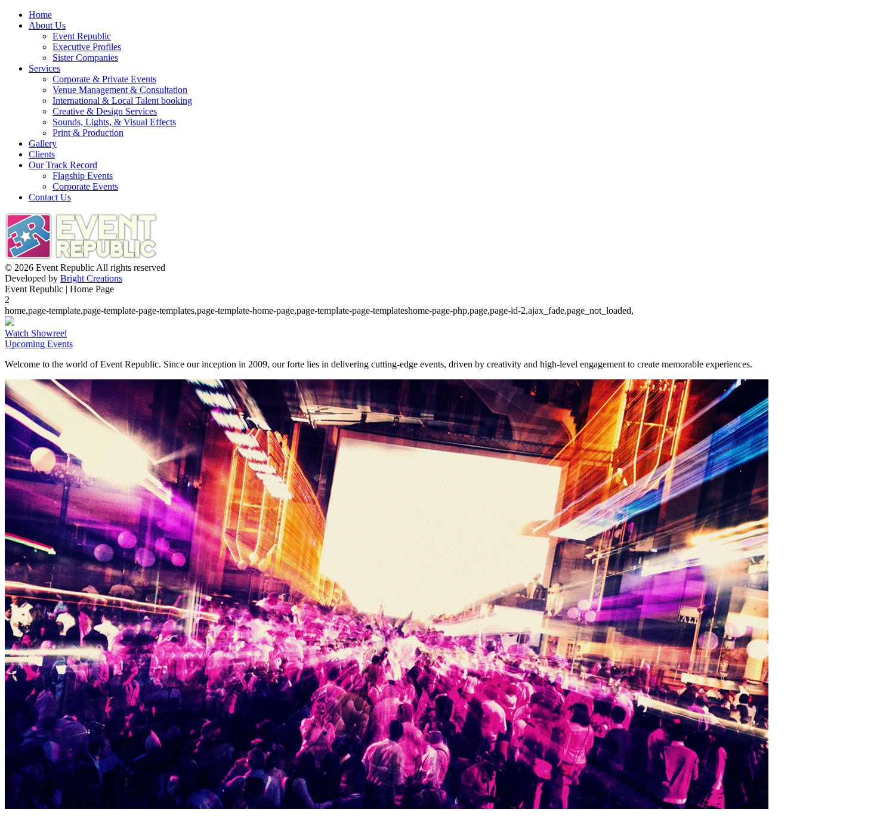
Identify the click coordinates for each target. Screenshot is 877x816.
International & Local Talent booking (122, 100)
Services (44, 68)
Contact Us (50, 197)
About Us (47, 25)
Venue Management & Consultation (120, 90)
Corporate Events (85, 186)
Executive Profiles (87, 47)
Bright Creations (91, 278)
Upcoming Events (39, 344)
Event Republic (82, 36)
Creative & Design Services (105, 111)
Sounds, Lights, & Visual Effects (114, 122)
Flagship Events (83, 176)
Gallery (43, 143)
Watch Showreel (36, 333)
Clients (42, 154)
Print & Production (88, 133)
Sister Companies (85, 57)
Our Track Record (63, 165)
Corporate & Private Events (104, 79)
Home (40, 15)
